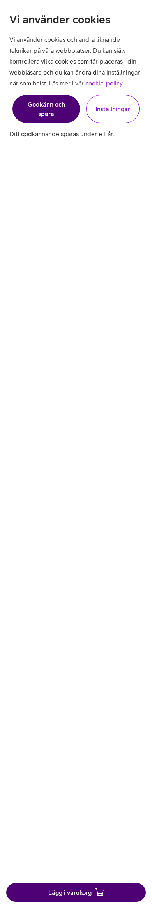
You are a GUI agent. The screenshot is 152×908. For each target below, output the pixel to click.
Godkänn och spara (46, 109)
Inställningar (112, 108)
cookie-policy (104, 83)
